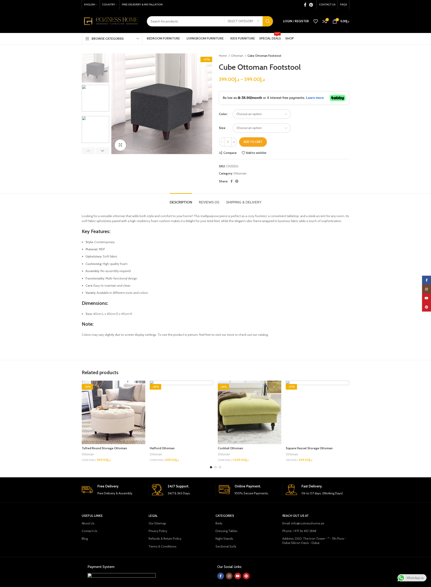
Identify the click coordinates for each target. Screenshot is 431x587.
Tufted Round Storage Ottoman (104, 448)
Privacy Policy (158, 531)
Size (222, 128)
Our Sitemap (157, 523)
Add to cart (253, 142)
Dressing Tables (226, 531)
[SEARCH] (268, 21)
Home (223, 55)
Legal (153, 516)
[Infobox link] (113, 490)
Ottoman (237, 55)
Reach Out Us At (295, 516)
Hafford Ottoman (162, 448)
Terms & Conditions (162, 546)
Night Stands (224, 539)
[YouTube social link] (237, 576)
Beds (219, 523)
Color (223, 114)
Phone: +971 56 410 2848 (299, 531)
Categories (225, 516)
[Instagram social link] (229, 576)
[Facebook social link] (305, 4)
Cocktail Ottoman (230, 448)
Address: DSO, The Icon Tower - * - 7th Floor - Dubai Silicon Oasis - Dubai (314, 541)
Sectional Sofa (226, 546)
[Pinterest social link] (311, 4)
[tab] (181, 200)
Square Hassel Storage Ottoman (309, 448)
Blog (85, 539)
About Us (88, 523)
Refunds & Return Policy (165, 539)
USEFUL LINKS (92, 516)
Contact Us (89, 531)
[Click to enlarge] (120, 145)
